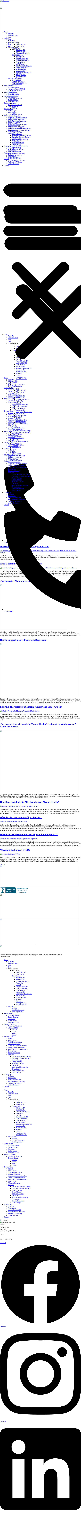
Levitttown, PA (20, 62)
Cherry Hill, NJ (20, 44)
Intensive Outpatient (14, 116)
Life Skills (15, 137)
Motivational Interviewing (20, 139)
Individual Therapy (18, 135)
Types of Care (8, 109)
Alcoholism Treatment (15, 98)
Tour (9, 37)
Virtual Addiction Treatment (16, 119)
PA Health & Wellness (15, 155)
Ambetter (11, 148)
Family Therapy (17, 132)
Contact (6, 159)
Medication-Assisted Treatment (17, 121)
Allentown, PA (20, 50)
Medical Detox (12, 112)
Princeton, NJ (20, 46)
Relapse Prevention (18, 143)
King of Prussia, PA (22, 59)
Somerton (19, 71)
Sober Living (12, 123)
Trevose (18, 73)
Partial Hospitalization (15, 114)
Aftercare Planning (14, 125)
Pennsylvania (16, 48)
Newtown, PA (20, 68)
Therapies (11, 126)
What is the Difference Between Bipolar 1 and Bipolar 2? (29, 834)
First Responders (17, 84)
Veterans (14, 80)
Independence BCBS (14, 152)
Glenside (18, 57)
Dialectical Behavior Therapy (21, 130)
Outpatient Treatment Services (17, 118)
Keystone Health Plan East (16, 153)
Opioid (14, 107)
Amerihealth (12, 150)
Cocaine (14, 101)
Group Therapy (17, 134)
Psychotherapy (16, 141)
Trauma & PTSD (13, 94)
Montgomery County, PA (24, 66)
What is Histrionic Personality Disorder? (21, 817)
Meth (13, 105)
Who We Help (12, 78)
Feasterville (19, 55)
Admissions (7, 146)
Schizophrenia (12, 93)
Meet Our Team (13, 35)
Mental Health (8, 85)
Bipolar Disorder (13, 89)
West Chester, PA (21, 76)
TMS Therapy (16, 144)
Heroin (14, 103)
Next (2, 864)
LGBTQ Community (18, 82)
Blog (9, 39)
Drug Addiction (13, 100)
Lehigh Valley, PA (21, 60)
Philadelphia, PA (21, 69)
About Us (11, 34)
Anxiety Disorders (13, 87)
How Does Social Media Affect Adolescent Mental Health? (29, 802)
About (6, 32)
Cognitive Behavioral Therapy (21, 128)
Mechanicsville (20, 64)
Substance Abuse (9, 96)
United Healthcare (13, 157)
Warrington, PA (21, 75)
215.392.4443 (4, 1237)
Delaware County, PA (23, 53)
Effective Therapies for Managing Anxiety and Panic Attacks (31, 706)
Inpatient (10, 110)
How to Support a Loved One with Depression (23, 640)
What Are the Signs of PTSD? (15, 850)
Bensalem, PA (20, 51)
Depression (11, 91)
